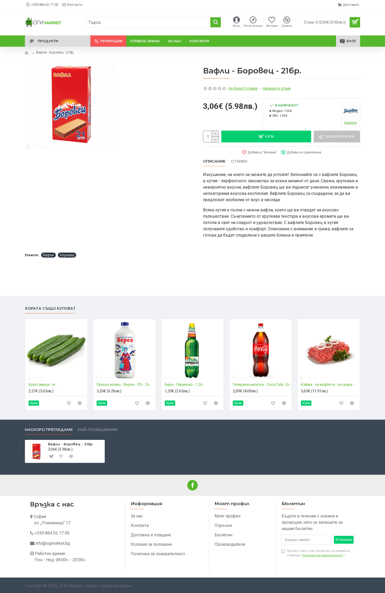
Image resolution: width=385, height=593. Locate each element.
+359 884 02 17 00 (52, 533)
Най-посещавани (97, 430)
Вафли (48, 255)
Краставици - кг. (43, 384)
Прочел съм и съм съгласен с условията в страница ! (318, 553)
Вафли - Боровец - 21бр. (70, 444)
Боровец (67, 255)
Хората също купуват (50, 308)
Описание (214, 161)
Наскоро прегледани (49, 430)
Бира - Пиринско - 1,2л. (184, 384)
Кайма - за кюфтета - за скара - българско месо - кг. (330, 384)
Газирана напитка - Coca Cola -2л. (261, 384)
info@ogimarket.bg (52, 543)
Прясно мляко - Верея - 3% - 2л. (123, 384)
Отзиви (239, 161)
